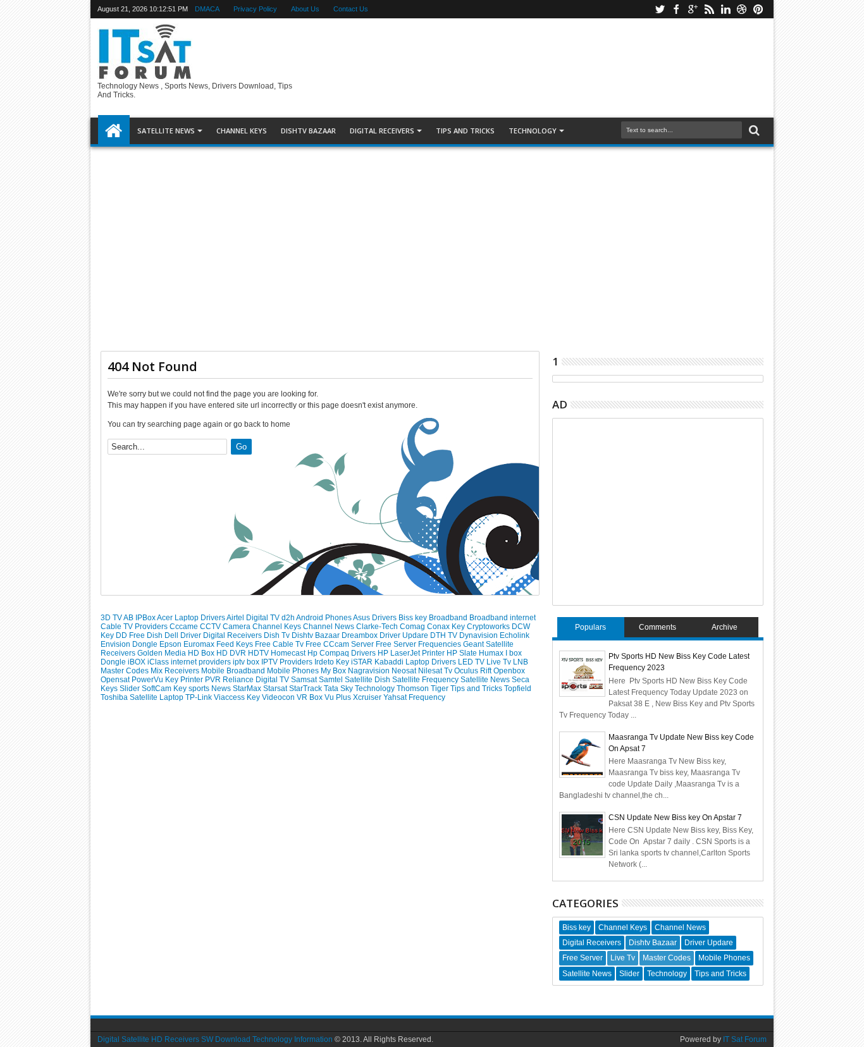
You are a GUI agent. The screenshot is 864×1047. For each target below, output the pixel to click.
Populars (590, 627)
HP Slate (463, 653)
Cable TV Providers (135, 626)
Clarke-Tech (378, 626)
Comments (657, 627)
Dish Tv (278, 635)
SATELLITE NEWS (166, 130)
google (692, 9)
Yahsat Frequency (414, 697)
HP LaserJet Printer (412, 653)
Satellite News (486, 679)
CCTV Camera (226, 626)
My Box (334, 670)
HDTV (259, 653)
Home (114, 131)
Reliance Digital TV (257, 679)
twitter (659, 9)
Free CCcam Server (340, 644)
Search (753, 130)
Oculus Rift (473, 670)
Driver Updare (405, 635)
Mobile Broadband (234, 670)
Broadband (449, 617)
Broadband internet (502, 617)
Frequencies (440, 644)
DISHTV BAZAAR (308, 130)
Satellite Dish (368, 679)
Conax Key (447, 626)
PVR (214, 679)
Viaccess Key (238, 697)
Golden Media (162, 653)
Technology (533, 130)
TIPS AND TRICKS (465, 130)
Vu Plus (338, 697)
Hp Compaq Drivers (342, 653)
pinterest (758, 9)
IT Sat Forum (745, 1039)
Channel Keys (241, 130)
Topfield (517, 688)
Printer (192, 679)
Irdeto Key (332, 662)
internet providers (202, 662)
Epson (171, 644)
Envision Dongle (130, 644)
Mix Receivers (176, 670)
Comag (413, 626)
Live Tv (499, 662)
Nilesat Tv (436, 670)
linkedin (725, 9)
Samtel (332, 679)
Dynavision (479, 635)
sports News (210, 688)
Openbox (509, 670)
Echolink (514, 635)
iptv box (247, 662)
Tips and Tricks (477, 688)
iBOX (137, 662)
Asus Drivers (375, 617)
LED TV (472, 662)
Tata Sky (339, 688)
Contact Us (350, 9)
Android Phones (324, 617)
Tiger (440, 688)
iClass (159, 662)
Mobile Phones (294, 670)
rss (709, 9)
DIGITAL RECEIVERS (382, 130)
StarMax (248, 688)
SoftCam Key (165, 688)
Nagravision (370, 670)
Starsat (276, 688)
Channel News (329, 626)
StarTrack (306, 688)
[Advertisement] (432, 244)
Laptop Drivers (431, 662)
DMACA (207, 9)
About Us (305, 9)
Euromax (199, 644)
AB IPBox (140, 617)
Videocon (279, 697)
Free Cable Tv (280, 644)
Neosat (405, 670)
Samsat (305, 679)
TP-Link (199, 697)
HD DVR (232, 653)
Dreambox (361, 635)
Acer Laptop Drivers (191, 617)
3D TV (112, 617)
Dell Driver (183, 635)
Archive (724, 627)
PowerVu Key (156, 679)
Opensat (116, 679)
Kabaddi (389, 662)
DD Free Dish (140, 635)
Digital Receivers (233, 635)
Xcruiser (368, 697)
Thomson (414, 688)
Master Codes (126, 670)
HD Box (202, 653)
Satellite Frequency (426, 679)
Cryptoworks (489, 626)
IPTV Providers (287, 662)
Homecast (289, 653)
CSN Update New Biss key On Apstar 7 (675, 817)
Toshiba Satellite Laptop (143, 697)
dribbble (742, 9)
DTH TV (444, 635)
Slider (131, 688)
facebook (676, 9)
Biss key (413, 617)
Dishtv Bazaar (317, 635)
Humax (492, 653)
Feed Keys (235, 644)
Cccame (185, 626)
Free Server (397, 644)
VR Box (310, 697)
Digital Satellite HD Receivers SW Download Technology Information (215, 1039)
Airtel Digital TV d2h (261, 617)
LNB (520, 662)
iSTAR (362, 662)
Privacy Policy (255, 9)
